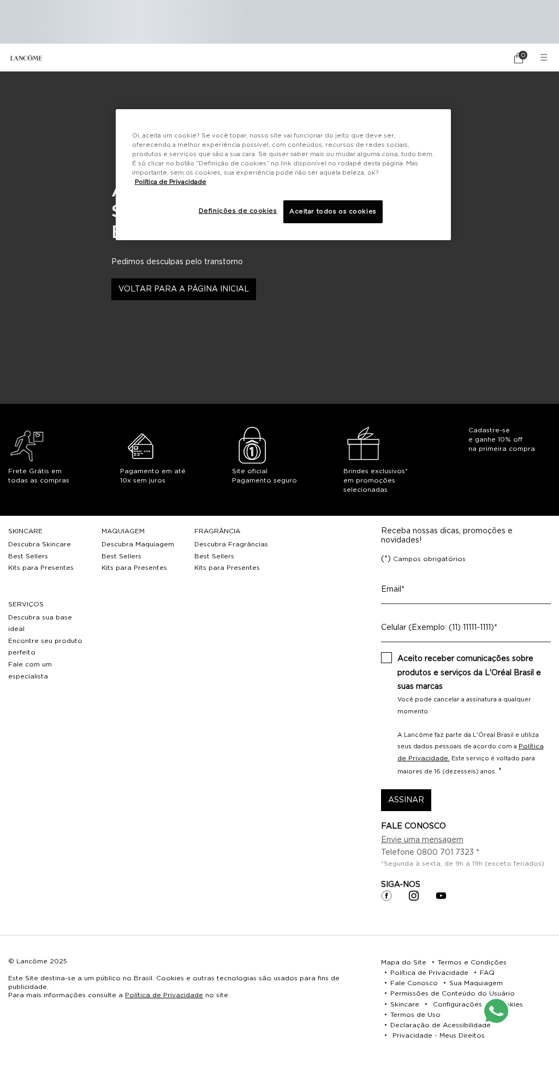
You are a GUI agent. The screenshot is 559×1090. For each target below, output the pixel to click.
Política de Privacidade (164, 995)
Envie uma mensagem (422, 840)
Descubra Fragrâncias (231, 544)
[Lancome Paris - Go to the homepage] (26, 58)
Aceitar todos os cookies (333, 212)
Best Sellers (28, 556)
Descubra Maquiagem (138, 544)
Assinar (406, 800)
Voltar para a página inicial (183, 289)
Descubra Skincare (39, 544)
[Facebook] (386, 895)
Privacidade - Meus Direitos (439, 1035)
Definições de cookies (238, 211)
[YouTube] (441, 895)
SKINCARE (25, 531)
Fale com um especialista (30, 670)
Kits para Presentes (41, 567)
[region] (283, 174)
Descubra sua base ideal (40, 623)
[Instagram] (413, 895)
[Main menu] (545, 58)
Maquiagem (123, 531)
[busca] (488, 58)
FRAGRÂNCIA (217, 531)
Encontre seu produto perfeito (45, 647)
